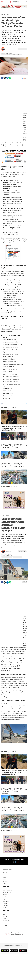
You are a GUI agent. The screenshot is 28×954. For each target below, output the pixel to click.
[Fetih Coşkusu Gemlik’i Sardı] (14, 477)
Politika (5, 879)
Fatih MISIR (8, 49)
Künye (4, 918)
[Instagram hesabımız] (15, 862)
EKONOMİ (5, 875)
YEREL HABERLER (17, 54)
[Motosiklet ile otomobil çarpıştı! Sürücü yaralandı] (20, 456)
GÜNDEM (9, 54)
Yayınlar (5, 908)
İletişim (5, 925)
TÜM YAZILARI (22, 49)
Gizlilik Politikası (7, 920)
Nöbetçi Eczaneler (7, 890)
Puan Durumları (6, 896)
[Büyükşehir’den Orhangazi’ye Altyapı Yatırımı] (7, 456)
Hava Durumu (6, 894)
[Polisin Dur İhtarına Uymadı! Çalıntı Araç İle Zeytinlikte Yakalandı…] (7, 437)
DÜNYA (4, 883)
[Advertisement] (14, 95)
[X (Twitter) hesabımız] (13, 862)
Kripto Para (5, 899)
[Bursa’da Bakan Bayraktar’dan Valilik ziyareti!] (20, 437)
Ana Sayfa (5, 914)
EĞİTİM (3, 54)
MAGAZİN (5, 881)
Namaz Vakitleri (7, 892)
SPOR (4, 877)
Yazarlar (5, 916)
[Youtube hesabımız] (18, 862)
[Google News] (24, 78)
